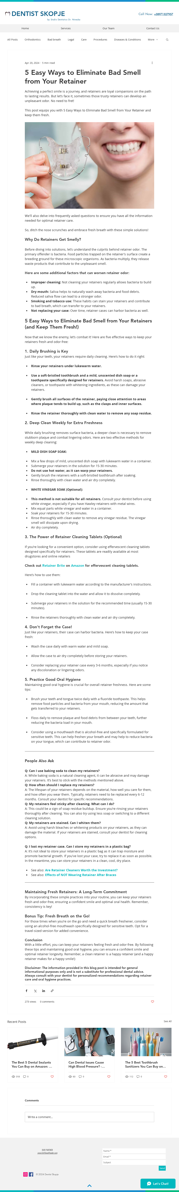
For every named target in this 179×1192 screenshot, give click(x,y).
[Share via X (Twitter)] (35, 990)
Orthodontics (33, 39)
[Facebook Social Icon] (31, 1174)
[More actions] (152, 63)
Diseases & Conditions (127, 39)
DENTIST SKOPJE (38, 14)
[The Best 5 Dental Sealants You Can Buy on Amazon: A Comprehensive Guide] (33, 1042)
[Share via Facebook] (26, 990)
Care (84, 39)
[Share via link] (52, 990)
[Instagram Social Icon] (25, 1174)
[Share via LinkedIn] (43, 990)
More (151, 39)
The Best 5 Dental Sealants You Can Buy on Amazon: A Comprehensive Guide (31, 1064)
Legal (71, 39)
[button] (167, 39)
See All (168, 1021)
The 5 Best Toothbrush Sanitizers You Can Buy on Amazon (144, 1064)
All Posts (12, 39)
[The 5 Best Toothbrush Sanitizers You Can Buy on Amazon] (146, 1042)
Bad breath (54, 39)
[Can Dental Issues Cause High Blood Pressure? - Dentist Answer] (89, 1042)
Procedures (100, 39)
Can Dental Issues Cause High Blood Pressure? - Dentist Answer (86, 1064)
